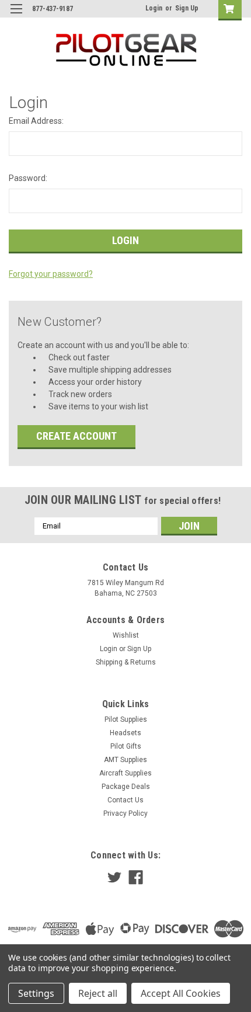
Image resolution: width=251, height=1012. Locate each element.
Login (153, 8)
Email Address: (36, 121)
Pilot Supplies (125, 719)
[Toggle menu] (16, 16)
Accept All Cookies (181, 993)
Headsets (125, 733)
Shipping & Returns (126, 662)
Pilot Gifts (125, 746)
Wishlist (126, 635)
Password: (28, 178)
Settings (36, 993)
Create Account (76, 436)
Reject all (97, 993)
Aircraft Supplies (125, 773)
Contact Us (125, 800)
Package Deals (126, 787)
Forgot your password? (51, 274)
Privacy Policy (125, 813)
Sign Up (186, 8)
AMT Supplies (125, 760)
